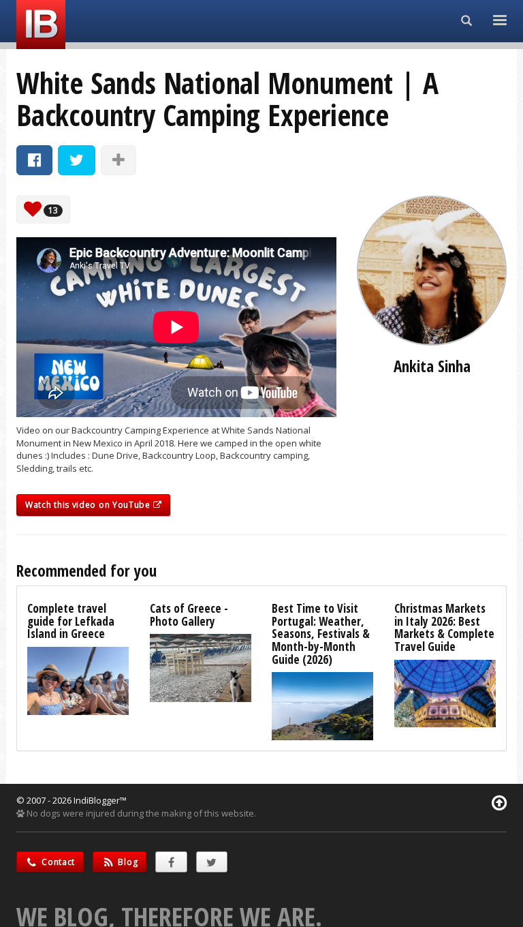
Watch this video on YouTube (89, 505)
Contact (57, 862)
